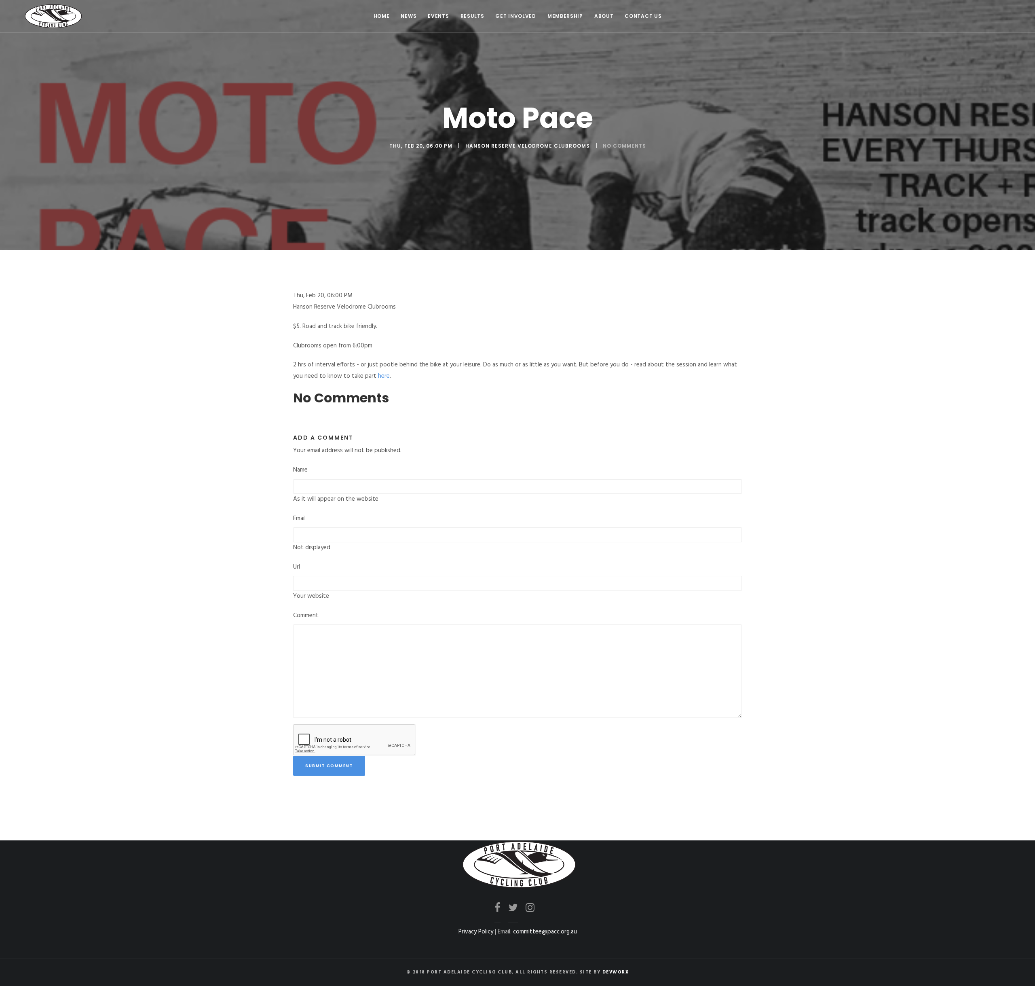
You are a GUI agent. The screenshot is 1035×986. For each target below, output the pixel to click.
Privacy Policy (475, 932)
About (604, 16)
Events (438, 16)
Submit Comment (329, 766)
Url (296, 567)
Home (382, 16)
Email (299, 518)
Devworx (615, 972)
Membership (565, 16)
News (408, 16)
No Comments (624, 145)
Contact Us (643, 16)
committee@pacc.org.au (545, 932)
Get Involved (515, 16)
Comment (306, 615)
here (384, 376)
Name (300, 470)
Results (472, 16)
